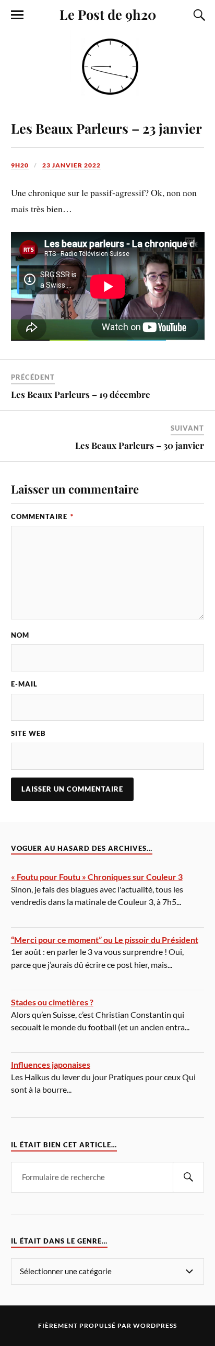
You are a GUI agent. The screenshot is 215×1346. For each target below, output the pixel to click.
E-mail (24, 684)
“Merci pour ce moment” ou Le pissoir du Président (104, 939)
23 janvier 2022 (71, 165)
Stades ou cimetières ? (52, 1002)
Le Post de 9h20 (107, 14)
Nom (20, 635)
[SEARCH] (188, 1177)
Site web (28, 733)
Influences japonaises (50, 1064)
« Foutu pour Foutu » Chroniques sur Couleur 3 (97, 877)
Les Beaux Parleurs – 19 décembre (80, 394)
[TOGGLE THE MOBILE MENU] (17, 15)
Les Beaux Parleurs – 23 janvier (106, 128)
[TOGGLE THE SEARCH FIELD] (198, 15)
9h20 (20, 165)
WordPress (155, 1325)
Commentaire (42, 516)
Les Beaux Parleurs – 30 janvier (139, 445)
